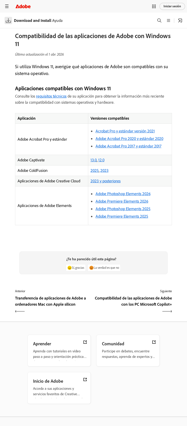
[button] (154, 6)
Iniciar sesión (172, 6)
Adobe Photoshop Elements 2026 (123, 193)
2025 (95, 170)
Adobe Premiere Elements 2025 (122, 216)
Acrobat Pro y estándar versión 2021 (125, 131)
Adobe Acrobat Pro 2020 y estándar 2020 (129, 138)
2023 (104, 170)
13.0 (94, 160)
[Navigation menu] (7, 6)
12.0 (101, 160)
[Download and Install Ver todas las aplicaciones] (180, 20)
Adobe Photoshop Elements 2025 (123, 208)
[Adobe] (23, 6)
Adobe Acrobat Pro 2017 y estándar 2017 (128, 146)
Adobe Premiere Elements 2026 (122, 201)
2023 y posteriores (106, 180)
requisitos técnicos (51, 96)
